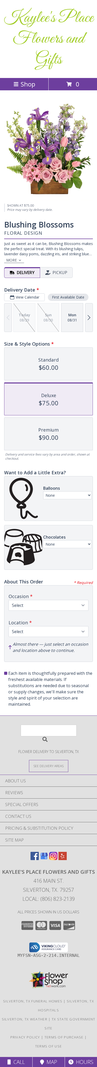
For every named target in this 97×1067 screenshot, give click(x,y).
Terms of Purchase (64, 1037)
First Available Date (68, 297)
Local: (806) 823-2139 (49, 898)
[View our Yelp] (62, 858)
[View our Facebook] (35, 858)
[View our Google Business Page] (44, 858)
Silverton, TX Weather (24, 1019)
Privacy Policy (25, 1037)
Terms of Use (48, 1046)
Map (50, 1062)
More (11, 260)
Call (18, 1062)
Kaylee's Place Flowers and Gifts (48, 39)
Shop (28, 84)
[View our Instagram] (53, 858)
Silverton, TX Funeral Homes (32, 1001)
